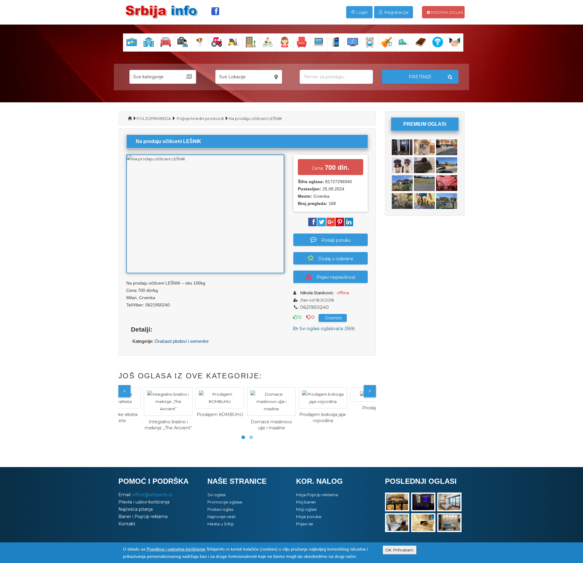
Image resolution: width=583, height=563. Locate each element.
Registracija (396, 12)
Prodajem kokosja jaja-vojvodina (299, 417)
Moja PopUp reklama (317, 494)
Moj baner (306, 502)
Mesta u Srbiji (220, 523)
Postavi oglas (446, 12)
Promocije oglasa (224, 502)
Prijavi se (304, 523)
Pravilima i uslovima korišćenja (176, 549)
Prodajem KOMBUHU (196, 414)
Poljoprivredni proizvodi (200, 118)
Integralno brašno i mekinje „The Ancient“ (144, 425)
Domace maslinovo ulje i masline (247, 425)
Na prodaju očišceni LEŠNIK (255, 118)
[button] (162, 77)
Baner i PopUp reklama (143, 516)
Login (362, 12)
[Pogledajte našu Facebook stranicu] (215, 11)
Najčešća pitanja (135, 509)
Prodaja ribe (350, 408)
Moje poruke (309, 516)
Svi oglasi (216, 494)
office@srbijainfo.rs (152, 494)
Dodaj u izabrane (335, 258)
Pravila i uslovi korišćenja (143, 502)
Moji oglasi (306, 509)
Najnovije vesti (221, 516)
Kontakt (126, 524)
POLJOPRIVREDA (154, 118)
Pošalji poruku (336, 240)
